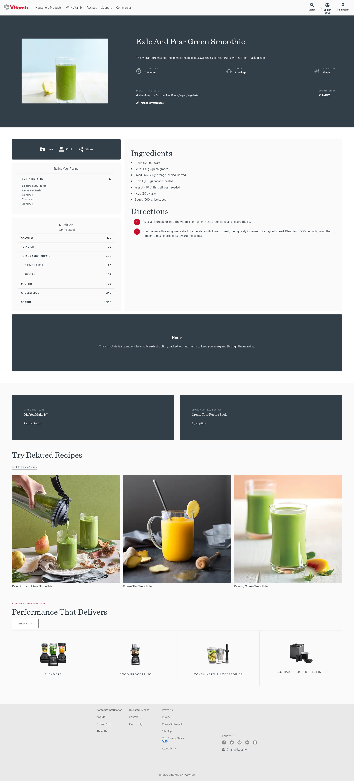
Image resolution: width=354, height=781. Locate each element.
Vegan (182, 95)
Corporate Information (109, 710)
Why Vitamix (74, 8)
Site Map (167, 731)
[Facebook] (224, 742)
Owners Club (104, 724)
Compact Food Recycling (301, 672)
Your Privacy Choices (173, 738)
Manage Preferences (152, 103)
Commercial (123, 8)
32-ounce (27, 199)
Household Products (48, 8)
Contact (133, 717)
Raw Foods (172, 95)
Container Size (32, 178)
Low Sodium (158, 95)
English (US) (327, 11)
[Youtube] (247, 742)
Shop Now (25, 623)
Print (69, 149)
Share (89, 149)
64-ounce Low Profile (34, 186)
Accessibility (169, 748)
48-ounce (27, 195)
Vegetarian (193, 95)
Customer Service (139, 710)
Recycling (167, 710)
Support (106, 8)
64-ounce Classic (31, 190)
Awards (101, 717)
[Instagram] (255, 742)
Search (312, 9)
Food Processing (136, 674)
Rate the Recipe (32, 423)
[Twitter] (232, 742)
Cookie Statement (172, 724)
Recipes (92, 8)
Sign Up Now (199, 423)
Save (50, 149)
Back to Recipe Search (24, 467)
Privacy (166, 717)
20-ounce (27, 204)
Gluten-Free (143, 95)
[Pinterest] (239, 742)
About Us (102, 731)
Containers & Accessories (218, 674)
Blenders (53, 674)
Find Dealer (342, 9)
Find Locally (136, 724)
